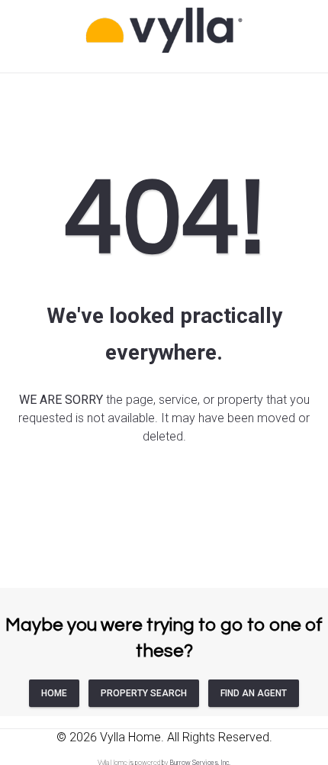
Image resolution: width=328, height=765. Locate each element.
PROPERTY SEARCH (144, 693)
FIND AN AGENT (253, 693)
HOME (54, 693)
